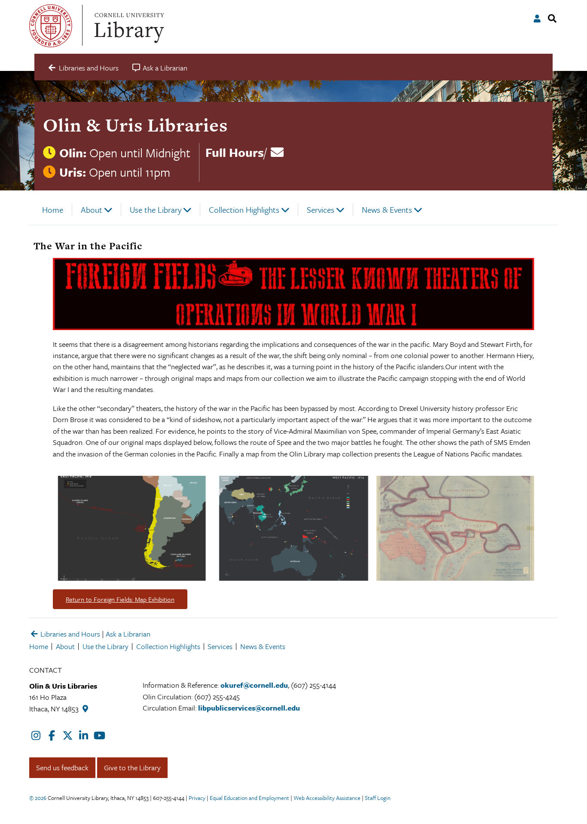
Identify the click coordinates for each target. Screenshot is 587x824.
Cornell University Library (128, 25)
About (91, 209)
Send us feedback (62, 767)
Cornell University (50, 25)
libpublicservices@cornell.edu (249, 707)
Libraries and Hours (69, 633)
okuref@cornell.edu (254, 685)
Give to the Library (132, 767)
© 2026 (37, 797)
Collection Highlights (244, 209)
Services (320, 209)
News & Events (387, 209)
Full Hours (234, 152)
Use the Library (155, 209)
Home (52, 209)
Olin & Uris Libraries (135, 125)
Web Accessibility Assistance (327, 797)
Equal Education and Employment (249, 797)
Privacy (197, 797)
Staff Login (378, 797)
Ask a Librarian (128, 633)
